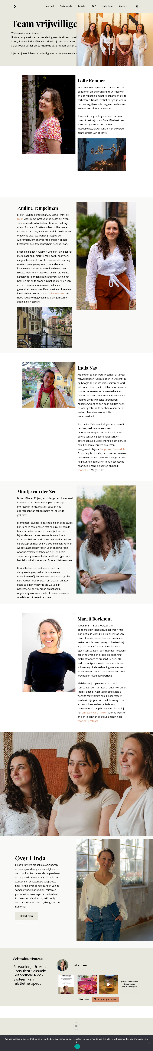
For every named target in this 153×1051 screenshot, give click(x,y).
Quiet (20, 219)
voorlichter (84, 470)
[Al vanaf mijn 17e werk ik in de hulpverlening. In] (108, 984)
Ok (77, 1046)
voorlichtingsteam (88, 721)
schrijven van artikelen (94, 712)
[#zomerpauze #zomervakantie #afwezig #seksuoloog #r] (87, 984)
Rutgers (104, 449)
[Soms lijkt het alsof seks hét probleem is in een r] (129, 984)
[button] (26, 916)
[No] (149, 1043)
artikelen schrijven (55, 293)
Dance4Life (119, 449)
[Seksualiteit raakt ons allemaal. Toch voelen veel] (66, 984)
